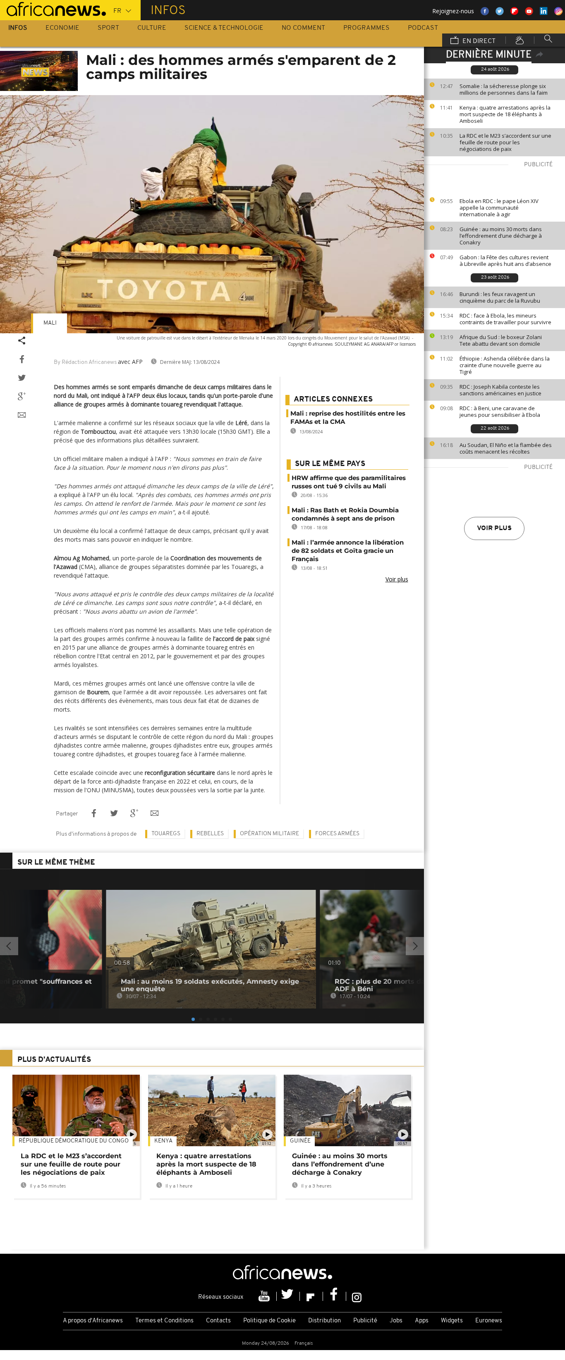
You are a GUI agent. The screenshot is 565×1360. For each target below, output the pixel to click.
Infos (17, 28)
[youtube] (265, 1296)
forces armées (337, 834)
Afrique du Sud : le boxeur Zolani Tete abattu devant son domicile (501, 340)
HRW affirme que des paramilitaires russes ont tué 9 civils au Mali (349, 482)
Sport (108, 28)
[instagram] (356, 1296)
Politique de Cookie (269, 1321)
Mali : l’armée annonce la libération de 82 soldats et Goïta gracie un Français (348, 550)
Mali (50, 323)
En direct (478, 41)
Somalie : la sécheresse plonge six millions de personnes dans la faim (504, 89)
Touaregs (165, 834)
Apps (422, 1321)
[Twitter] (288, 1296)
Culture (151, 28)
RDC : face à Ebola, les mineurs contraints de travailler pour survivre (505, 318)
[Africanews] (53, 8)
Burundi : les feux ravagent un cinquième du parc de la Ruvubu (500, 297)
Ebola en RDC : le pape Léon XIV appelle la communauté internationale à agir (499, 208)
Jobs (396, 1321)
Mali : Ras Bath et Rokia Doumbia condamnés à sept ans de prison (345, 514)
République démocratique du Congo (74, 1141)
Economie (62, 28)
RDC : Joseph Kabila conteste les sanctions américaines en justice (500, 390)
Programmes (366, 28)
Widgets (452, 1321)
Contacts (218, 1321)
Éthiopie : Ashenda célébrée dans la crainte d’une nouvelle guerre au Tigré (505, 365)
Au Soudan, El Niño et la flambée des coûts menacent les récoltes (506, 448)
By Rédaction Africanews (85, 362)
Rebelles (210, 834)
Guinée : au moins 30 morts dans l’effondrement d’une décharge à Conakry (501, 236)
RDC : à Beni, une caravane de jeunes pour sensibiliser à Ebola (500, 411)
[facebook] (334, 1296)
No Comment (303, 28)
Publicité (365, 1321)
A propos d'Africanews (93, 1321)
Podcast (423, 28)
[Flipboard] (311, 1296)
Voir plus (494, 528)
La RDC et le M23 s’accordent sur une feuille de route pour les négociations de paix (505, 142)
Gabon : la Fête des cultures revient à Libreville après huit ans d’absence (505, 260)
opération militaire (269, 834)
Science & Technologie (223, 28)
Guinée (300, 1141)
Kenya (163, 1141)
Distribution (324, 1321)
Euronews (488, 1321)
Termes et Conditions (164, 1321)
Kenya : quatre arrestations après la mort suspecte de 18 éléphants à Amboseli (505, 114)
